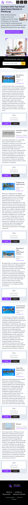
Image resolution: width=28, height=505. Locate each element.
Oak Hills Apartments (20, 369)
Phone (15, 123)
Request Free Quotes (13, 32)
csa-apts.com (19, 314)
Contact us (18, 492)
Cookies (14, 499)
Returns (19, 497)
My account (6, 494)
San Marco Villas (20, 76)
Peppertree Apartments (20, 183)
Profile (6, 123)
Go (23, 63)
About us (9, 492)
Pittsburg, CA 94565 (21, 135)
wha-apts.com (20, 260)
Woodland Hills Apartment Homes (20, 251)
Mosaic (18, 424)
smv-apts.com (20, 83)
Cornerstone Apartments (20, 307)
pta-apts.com (19, 191)
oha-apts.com (20, 376)
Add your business (19, 494)
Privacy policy (10, 497)
